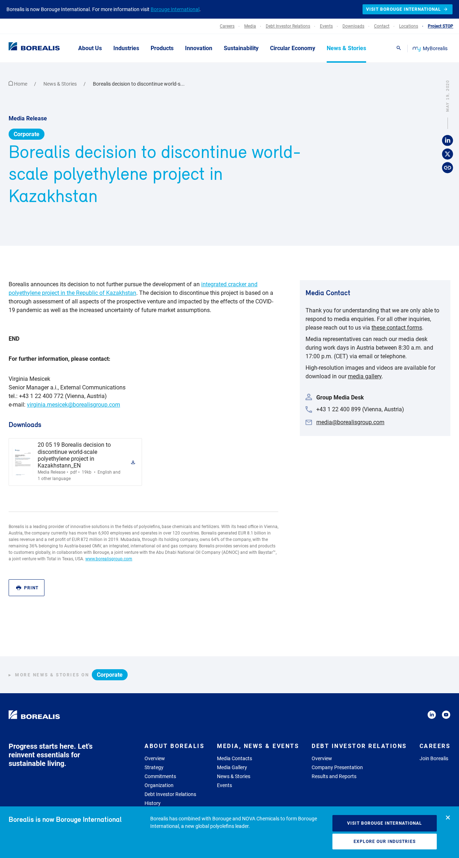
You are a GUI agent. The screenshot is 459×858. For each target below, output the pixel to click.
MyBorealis (435, 48)
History (153, 803)
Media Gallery (232, 767)
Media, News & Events (258, 746)
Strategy (154, 767)
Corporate (26, 134)
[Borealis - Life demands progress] (25, 48)
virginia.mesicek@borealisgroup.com (73, 404)
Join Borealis (434, 758)
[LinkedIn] (431, 716)
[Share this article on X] (447, 154)
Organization (159, 785)
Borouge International (175, 9)
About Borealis (174, 746)
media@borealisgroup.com (350, 422)
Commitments (160, 776)
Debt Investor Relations (170, 794)
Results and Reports (334, 776)
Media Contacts (234, 758)
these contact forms (397, 327)
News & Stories (60, 84)
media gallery (365, 376)
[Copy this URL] (447, 167)
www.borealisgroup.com (108, 558)
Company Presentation (337, 767)
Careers (435, 746)
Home (20, 84)
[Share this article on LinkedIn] (447, 140)
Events (224, 785)
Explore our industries (385, 841)
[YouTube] (446, 716)
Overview (155, 758)
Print (31, 587)
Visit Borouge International (384, 823)
